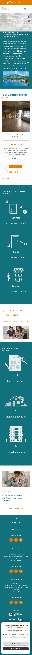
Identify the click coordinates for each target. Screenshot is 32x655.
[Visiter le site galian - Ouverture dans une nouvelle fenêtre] (18, 615)
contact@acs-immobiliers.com (16, 526)
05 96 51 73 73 (16, 585)
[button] (8, 180)
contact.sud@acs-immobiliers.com (16, 555)
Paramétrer (16, 643)
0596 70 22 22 (16, 524)
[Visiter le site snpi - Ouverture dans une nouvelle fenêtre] (11, 616)
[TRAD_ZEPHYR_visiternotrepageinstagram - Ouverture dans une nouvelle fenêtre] (21, 541)
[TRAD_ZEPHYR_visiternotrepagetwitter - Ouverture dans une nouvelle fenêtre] (16, 541)
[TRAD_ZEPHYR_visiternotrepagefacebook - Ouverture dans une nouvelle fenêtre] (11, 541)
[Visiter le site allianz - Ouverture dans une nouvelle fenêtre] (15, 620)
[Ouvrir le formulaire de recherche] (25, 9)
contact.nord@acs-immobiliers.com (16, 587)
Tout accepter (16, 648)
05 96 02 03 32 (16, 553)
